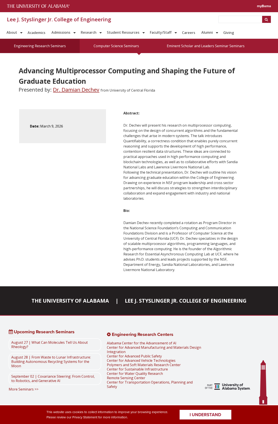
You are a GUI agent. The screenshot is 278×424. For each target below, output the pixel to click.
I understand (205, 414)
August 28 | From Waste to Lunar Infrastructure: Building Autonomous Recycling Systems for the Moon (51, 361)
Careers (188, 32)
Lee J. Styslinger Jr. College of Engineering (59, 19)
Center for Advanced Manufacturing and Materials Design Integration (154, 349)
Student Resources (123, 32)
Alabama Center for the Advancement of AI (141, 343)
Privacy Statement (84, 417)
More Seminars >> (23, 389)
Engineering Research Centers (142, 334)
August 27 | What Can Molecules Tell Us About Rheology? (49, 344)
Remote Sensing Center (126, 377)
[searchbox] (240, 19)
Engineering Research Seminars (40, 46)
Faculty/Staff (161, 32)
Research (88, 32)
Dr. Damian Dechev (76, 89)
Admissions (60, 32)
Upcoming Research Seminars (43, 331)
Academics (36, 32)
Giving (228, 32)
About (12, 32)
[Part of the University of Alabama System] (228, 387)
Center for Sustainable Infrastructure (137, 369)
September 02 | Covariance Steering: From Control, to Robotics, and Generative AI (53, 378)
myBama (264, 5)
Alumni (207, 32)
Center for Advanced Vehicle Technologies (141, 360)
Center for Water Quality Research (135, 373)
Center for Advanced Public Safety (134, 356)
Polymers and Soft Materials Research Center (144, 364)
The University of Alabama (70, 300)
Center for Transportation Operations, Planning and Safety (150, 384)
